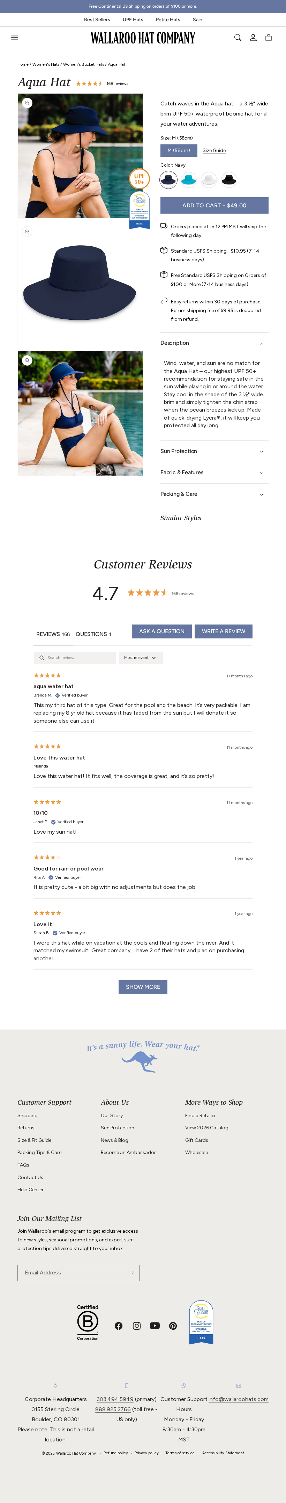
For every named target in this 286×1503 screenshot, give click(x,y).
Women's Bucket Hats (83, 64)
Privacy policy (147, 1453)
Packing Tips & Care (39, 1152)
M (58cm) (179, 150)
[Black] (229, 180)
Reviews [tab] (53, 634)
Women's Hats (45, 64)
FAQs (23, 1165)
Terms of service (180, 1453)
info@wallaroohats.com (239, 1399)
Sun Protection (117, 1128)
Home (23, 64)
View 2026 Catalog (206, 1128)
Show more (143, 987)
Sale (197, 20)
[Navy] (168, 180)
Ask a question (162, 631)
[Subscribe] (131, 1273)
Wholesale (196, 1152)
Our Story (112, 1116)
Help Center (30, 1190)
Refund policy (116, 1453)
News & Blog (114, 1140)
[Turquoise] (189, 180)
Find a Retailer (200, 1116)
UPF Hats (133, 20)
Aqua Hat (116, 64)
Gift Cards (196, 1140)
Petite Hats (168, 20)
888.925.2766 (113, 1409)
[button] (14, 37)
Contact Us (30, 1177)
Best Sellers (97, 20)
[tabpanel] (143, 826)
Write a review (223, 631)
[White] (209, 180)
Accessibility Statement (223, 1453)
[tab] (93, 635)
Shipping (27, 1116)
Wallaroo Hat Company (76, 1453)
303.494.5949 (115, 1399)
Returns (26, 1128)
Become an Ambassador (128, 1152)
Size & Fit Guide (34, 1140)
